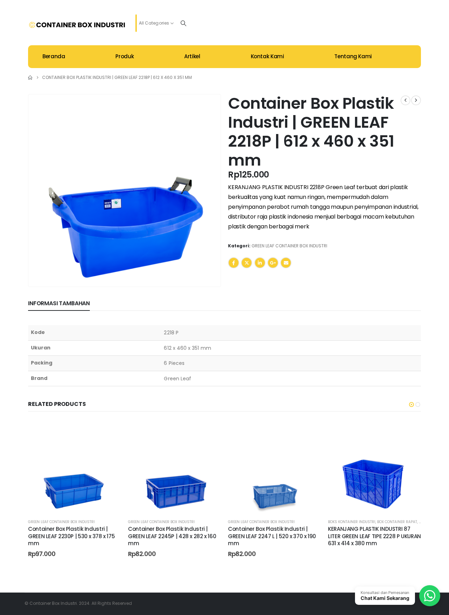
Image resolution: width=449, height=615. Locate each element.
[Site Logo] (77, 24)
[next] (416, 100)
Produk (124, 56)
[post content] (74, 466)
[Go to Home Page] (30, 77)
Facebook (233, 262)
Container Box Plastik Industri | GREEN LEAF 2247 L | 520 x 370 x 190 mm (272, 536)
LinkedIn (260, 262)
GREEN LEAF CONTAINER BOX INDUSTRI (289, 246)
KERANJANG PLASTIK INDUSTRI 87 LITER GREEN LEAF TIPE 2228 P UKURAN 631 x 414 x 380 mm (374, 536)
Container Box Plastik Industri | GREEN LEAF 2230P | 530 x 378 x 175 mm (71, 536)
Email (285, 262)
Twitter (246, 262)
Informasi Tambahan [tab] (59, 303)
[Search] (183, 23)
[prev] (405, 100)
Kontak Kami (267, 56)
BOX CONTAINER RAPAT (397, 521)
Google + (273, 262)
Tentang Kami (353, 56)
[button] (206, 272)
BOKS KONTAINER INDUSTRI (351, 521)
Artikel (192, 56)
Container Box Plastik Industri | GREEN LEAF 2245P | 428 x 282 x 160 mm (172, 536)
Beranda (53, 56)
